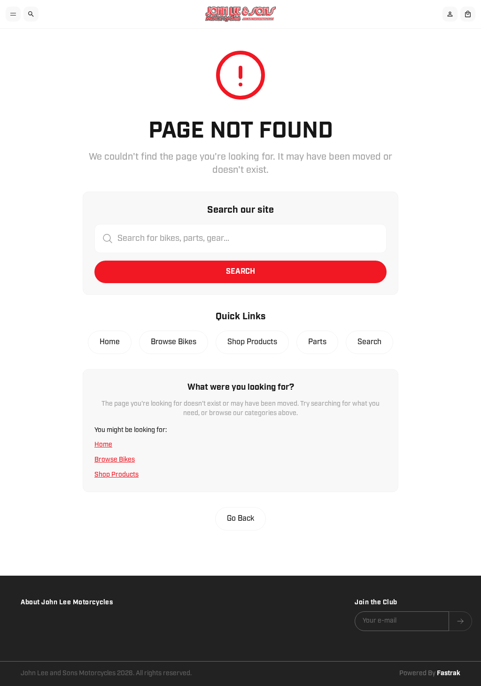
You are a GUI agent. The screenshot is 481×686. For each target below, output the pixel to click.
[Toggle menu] (13, 14)
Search (240, 271)
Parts (317, 342)
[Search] (31, 14)
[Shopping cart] (467, 14)
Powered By (429, 673)
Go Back (240, 518)
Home (110, 342)
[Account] (450, 14)
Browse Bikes (173, 342)
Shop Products (252, 342)
